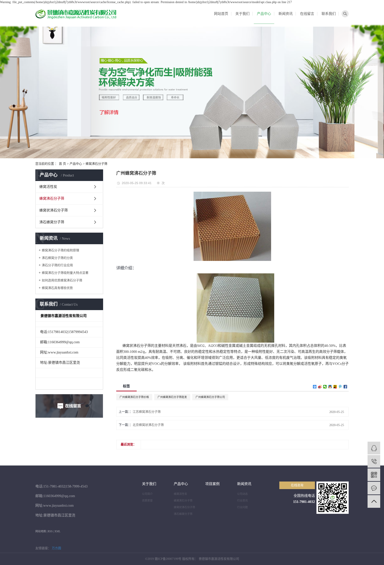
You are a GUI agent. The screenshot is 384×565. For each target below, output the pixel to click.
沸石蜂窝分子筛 (51, 222)
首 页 (62, 163)
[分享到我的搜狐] (335, 386)
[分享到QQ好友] (330, 386)
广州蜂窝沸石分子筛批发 (172, 397)
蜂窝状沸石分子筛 (53, 210)
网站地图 (40, 531)
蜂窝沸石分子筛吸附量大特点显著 (65, 272)
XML (57, 531)
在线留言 (307, 14)
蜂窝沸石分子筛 (96, 163)
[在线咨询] (374, 448)
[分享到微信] (325, 386)
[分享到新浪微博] (320, 386)
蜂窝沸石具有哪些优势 (57, 288)
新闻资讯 (285, 14)
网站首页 (221, 14)
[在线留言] (374, 488)
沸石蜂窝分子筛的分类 (57, 258)
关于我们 (242, 14)
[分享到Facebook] (345, 386)
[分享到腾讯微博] (340, 386)
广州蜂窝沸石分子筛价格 (134, 397)
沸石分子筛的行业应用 (57, 265)
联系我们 (329, 14)
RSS (50, 531)
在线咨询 (297, 485)
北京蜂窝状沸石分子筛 (148, 425)
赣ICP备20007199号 (168, 559)
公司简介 (147, 494)
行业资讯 (242, 500)
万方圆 (56, 548)
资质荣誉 (147, 500)
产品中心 (264, 14)
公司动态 (242, 494)
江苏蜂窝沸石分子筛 (147, 411)
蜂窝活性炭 (48, 187)
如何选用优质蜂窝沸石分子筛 (62, 280)
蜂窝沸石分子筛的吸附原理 (60, 250)
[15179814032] (374, 461)
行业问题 (242, 507)
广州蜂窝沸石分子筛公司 (210, 397)
